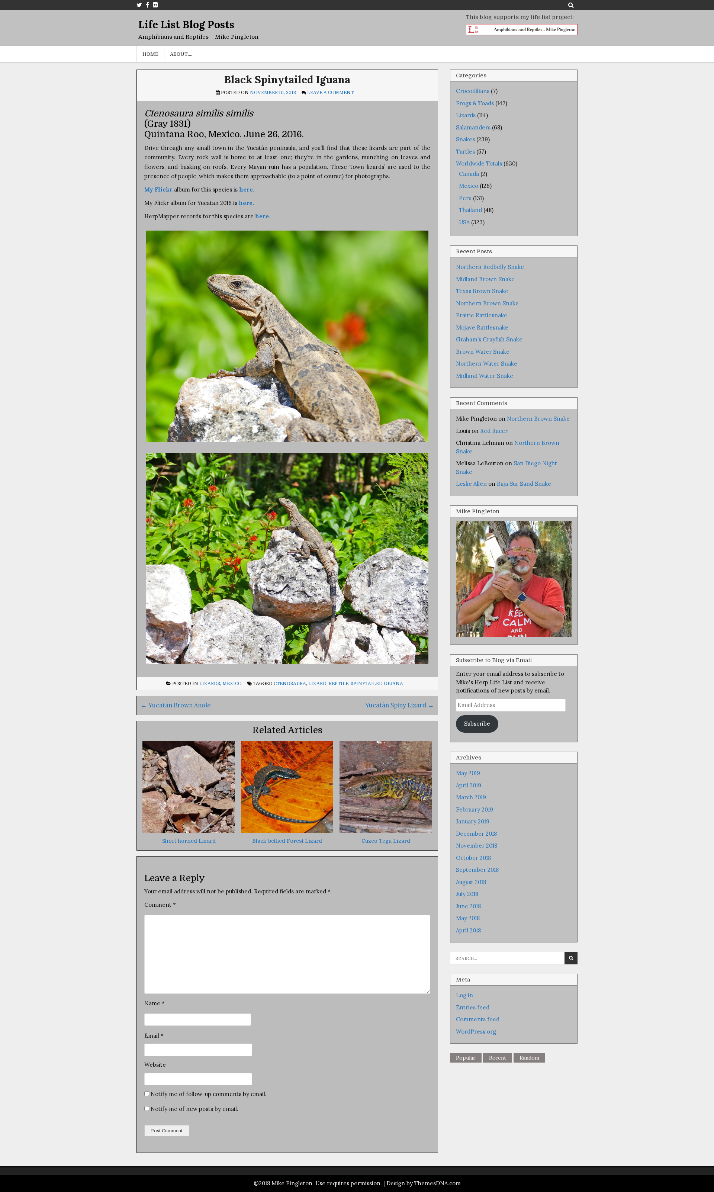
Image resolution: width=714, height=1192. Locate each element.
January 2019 (472, 821)
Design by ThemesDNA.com (423, 1183)
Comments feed (477, 1019)
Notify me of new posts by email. (194, 1108)
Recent (497, 1057)
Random (529, 1057)
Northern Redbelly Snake (490, 266)
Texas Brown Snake (482, 291)
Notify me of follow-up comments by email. (209, 1094)
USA (464, 222)
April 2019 (468, 785)
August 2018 (471, 882)
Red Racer (494, 430)
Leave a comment (330, 92)
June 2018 (468, 906)
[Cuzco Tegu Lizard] (386, 831)
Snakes (465, 139)
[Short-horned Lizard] (188, 831)
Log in (464, 995)
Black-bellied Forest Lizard (287, 841)
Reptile (338, 683)
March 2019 (471, 797)
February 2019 (474, 809)
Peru (465, 198)
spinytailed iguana (377, 683)
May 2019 (468, 773)
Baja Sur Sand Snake (524, 483)
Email (154, 1035)
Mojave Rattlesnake (482, 327)
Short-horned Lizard (189, 841)
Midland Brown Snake (485, 279)
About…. (181, 54)
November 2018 (476, 845)
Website (155, 1064)
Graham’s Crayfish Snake (489, 339)
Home (150, 54)
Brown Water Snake (482, 351)
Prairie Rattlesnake (481, 315)
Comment (160, 904)
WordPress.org (476, 1031)
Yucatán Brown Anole (175, 705)
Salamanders (473, 127)
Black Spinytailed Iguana (287, 79)
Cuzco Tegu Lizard (385, 841)
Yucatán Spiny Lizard (399, 705)
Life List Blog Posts (186, 24)
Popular (466, 1057)
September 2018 (477, 869)
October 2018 (473, 857)
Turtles (465, 151)
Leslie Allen (471, 483)
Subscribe (477, 723)
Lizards (209, 683)
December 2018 (476, 833)
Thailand (470, 209)
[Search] (571, 5)
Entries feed (472, 1007)
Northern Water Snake (486, 363)
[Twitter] (139, 5)
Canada (469, 173)
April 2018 (468, 930)
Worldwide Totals (479, 163)
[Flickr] (155, 5)
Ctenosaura (290, 683)
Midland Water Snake (484, 375)
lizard (317, 683)
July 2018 (467, 893)
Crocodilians (472, 90)
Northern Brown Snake (487, 303)
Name (154, 1003)
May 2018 (468, 918)
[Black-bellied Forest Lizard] (287, 831)
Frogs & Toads (475, 103)
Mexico (232, 683)
